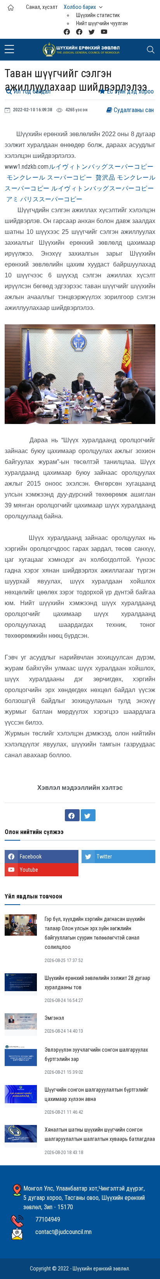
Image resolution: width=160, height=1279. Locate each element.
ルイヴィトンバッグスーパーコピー (101, 166)
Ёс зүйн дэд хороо (129, 91)
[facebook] (79, 32)
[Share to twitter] (88, 815)
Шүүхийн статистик (98, 15)
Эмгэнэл (54, 1018)
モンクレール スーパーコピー (49, 177)
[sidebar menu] (9, 49)
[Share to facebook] (72, 815)
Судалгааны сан (133, 110)
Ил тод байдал (31, 91)
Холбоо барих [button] (80, 7)
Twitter (104, 856)
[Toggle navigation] (150, 49)
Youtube (29, 870)
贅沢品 (105, 177)
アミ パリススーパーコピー (44, 199)
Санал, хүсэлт (41, 7)
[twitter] (91, 32)
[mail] (67, 32)
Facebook (31, 856)
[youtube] (104, 32)
